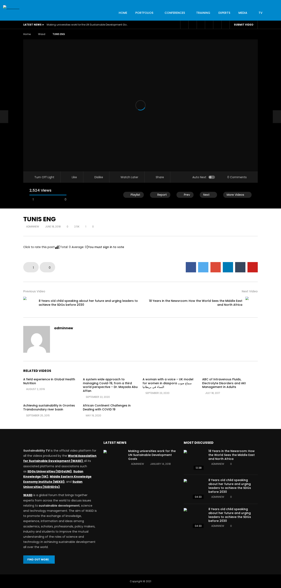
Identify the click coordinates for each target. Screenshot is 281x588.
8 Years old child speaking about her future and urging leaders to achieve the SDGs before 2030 (88, 303)
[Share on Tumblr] (240, 267)
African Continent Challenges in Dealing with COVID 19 (107, 407)
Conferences (175, 13)
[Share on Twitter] (203, 267)
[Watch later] (201, 25)
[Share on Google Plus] (215, 267)
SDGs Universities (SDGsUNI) (49, 471)
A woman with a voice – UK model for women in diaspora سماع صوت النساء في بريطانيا (168, 383)
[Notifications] (209, 25)
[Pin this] (252, 267)
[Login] (217, 25)
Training (203, 13)
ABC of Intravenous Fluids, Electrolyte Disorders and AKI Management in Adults (224, 383)
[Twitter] (192, 25)
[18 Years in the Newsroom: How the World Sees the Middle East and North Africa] (251, 303)
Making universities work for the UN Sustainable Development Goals (88, 24)
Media (242, 13)
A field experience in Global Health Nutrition (49, 381)
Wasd (41, 34)
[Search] (225, 25)
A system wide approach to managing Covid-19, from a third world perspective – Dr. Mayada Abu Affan (110, 385)
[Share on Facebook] (191, 267)
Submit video (243, 24)
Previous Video (34, 291)
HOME (123, 13)
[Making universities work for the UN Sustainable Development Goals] (113, 460)
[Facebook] (184, 25)
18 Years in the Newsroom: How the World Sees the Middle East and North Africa (195, 303)
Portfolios (144, 13)
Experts (224, 13)
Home (27, 34)
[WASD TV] (11, 7)
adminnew (32, 226)
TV (260, 13)
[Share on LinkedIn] (228, 267)
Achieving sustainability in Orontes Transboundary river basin (49, 407)
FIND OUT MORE (38, 559)
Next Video (250, 291)
